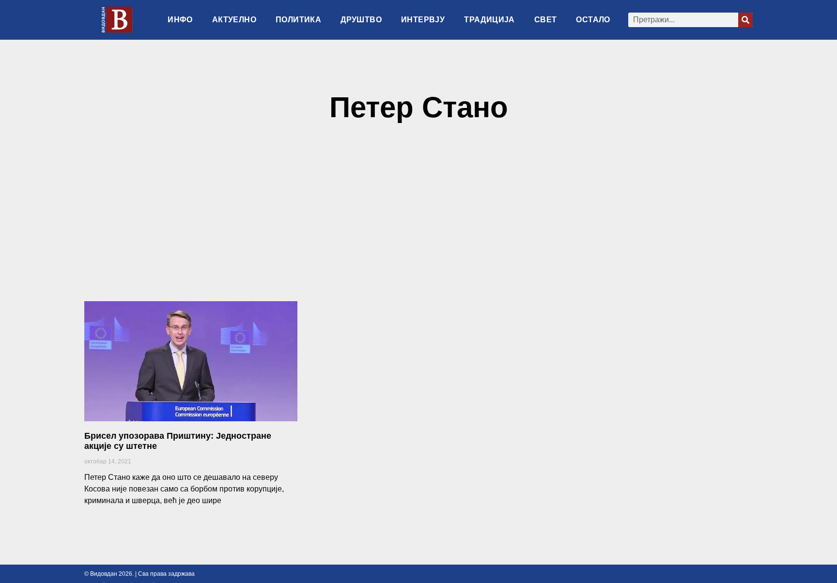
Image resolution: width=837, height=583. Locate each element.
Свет (545, 19)
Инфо (180, 19)
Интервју (423, 19)
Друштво (361, 19)
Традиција (489, 19)
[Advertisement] (418, 216)
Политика (298, 19)
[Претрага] (745, 20)
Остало (593, 19)
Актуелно (234, 19)
